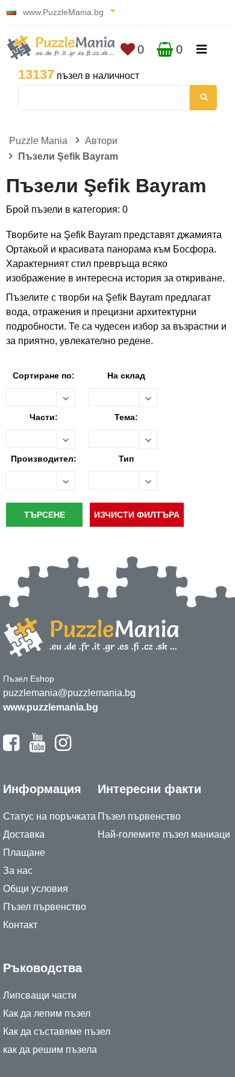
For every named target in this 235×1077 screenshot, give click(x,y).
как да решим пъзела (50, 1049)
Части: (44, 417)
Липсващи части (40, 995)
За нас (18, 870)
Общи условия (35, 889)
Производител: (44, 458)
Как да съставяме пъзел (56, 1031)
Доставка (24, 834)
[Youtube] (37, 748)
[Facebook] (11, 748)
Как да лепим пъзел (46, 1013)
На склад (126, 375)
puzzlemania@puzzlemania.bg (69, 693)
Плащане (24, 852)
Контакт (20, 925)
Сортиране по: (44, 375)
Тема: (126, 417)
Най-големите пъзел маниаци (164, 834)
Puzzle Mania (38, 141)
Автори (101, 141)
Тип (126, 458)
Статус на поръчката (49, 816)
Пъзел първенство (44, 907)
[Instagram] (63, 748)
